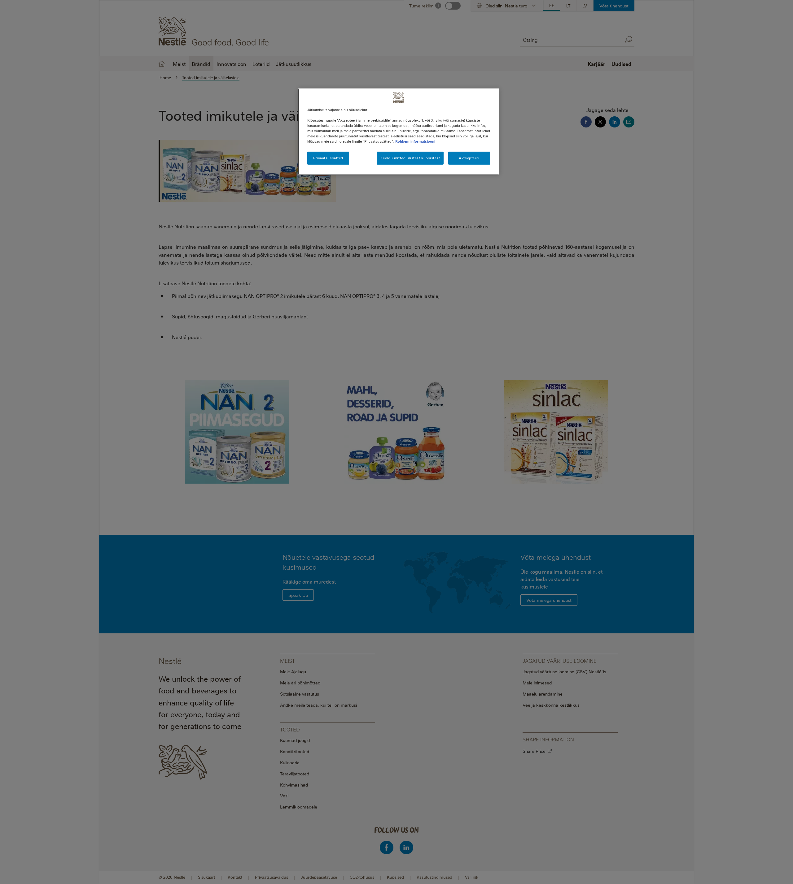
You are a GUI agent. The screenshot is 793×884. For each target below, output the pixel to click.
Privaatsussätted (328, 158)
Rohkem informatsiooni (415, 141)
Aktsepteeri (469, 158)
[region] (398, 131)
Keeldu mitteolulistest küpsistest (410, 158)
